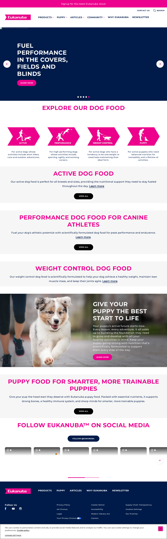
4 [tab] (86, 97)
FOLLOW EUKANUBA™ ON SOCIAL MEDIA (83, 425)
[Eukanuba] (18, 491)
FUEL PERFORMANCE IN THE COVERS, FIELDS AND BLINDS (42, 59)
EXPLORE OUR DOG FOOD (83, 107)
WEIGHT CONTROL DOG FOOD (83, 268)
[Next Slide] (159, 460)
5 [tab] (89, 97)
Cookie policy (23, 530)
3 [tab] (83, 97)
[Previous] (7, 64)
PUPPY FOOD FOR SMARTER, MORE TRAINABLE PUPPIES (83, 385)
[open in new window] (23, 136)
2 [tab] (81, 97)
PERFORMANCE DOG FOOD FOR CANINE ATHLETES (83, 221)
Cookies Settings (134, 509)
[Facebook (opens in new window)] (5, 509)
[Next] (160, 64)
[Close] (160, 529)
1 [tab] (78, 97)
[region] (83, 531)
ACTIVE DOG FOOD (83, 173)
